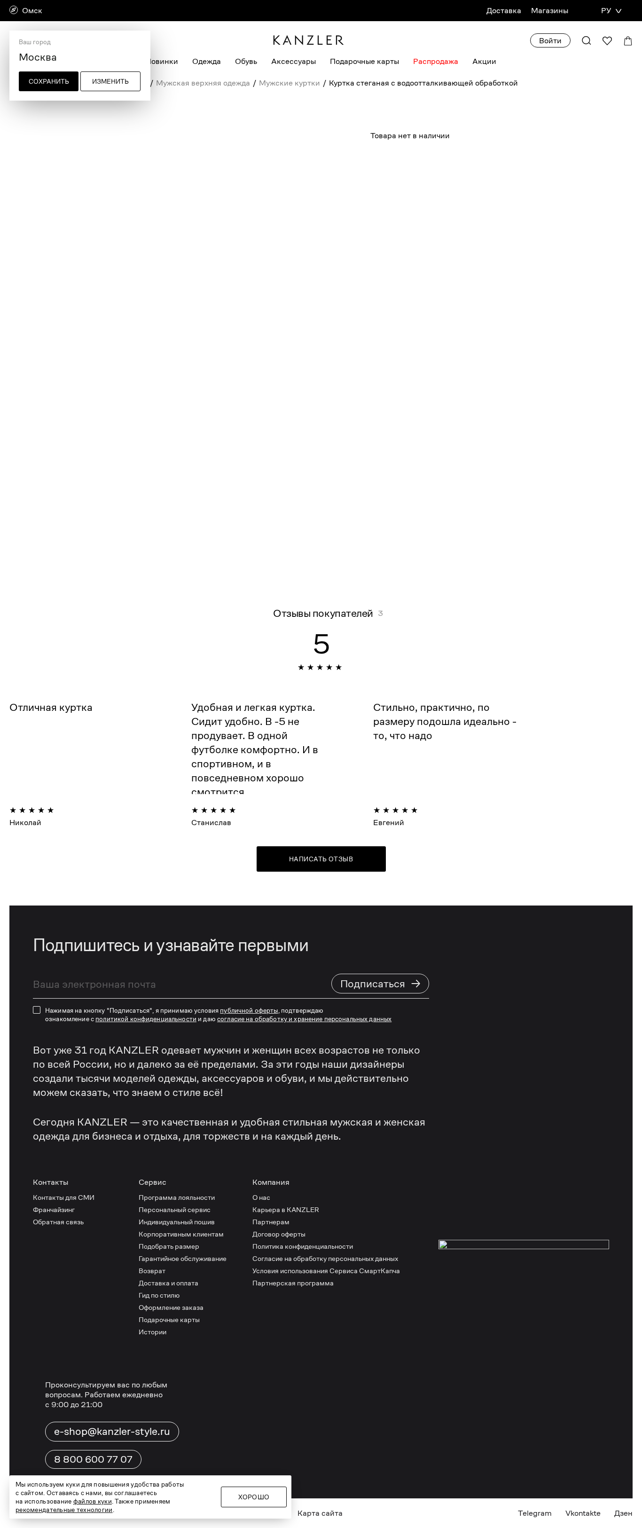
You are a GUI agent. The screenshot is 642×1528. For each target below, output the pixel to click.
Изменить (110, 81)
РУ (606, 10)
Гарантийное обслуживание (183, 1258)
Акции (484, 61)
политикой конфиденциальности (145, 1019)
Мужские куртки (289, 83)
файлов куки (92, 1501)
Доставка (503, 10)
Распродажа (435, 61)
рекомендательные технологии (64, 1509)
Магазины (549, 10)
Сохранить (49, 81)
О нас (261, 1197)
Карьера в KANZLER (285, 1209)
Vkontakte (583, 1513)
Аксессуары (293, 61)
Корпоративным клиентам (181, 1234)
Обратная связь (58, 1222)
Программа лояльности (177, 1197)
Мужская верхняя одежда (203, 83)
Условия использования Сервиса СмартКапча (326, 1271)
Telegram (535, 1513)
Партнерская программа (293, 1283)
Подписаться (380, 983)
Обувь (246, 61)
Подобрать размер (169, 1246)
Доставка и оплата (168, 1283)
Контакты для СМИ (63, 1197)
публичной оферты (249, 1010)
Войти (550, 40)
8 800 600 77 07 (93, 1459)
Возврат (152, 1271)
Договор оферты (278, 1234)
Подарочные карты (364, 61)
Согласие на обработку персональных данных (325, 1258)
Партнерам (271, 1222)
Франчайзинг (54, 1209)
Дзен (623, 1513)
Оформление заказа (171, 1307)
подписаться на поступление (502, 207)
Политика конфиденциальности (302, 1246)
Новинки (162, 61)
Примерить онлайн (510, 238)
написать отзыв (321, 859)
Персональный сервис (175, 1209)
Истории (152, 1332)
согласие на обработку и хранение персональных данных (304, 1019)
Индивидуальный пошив (177, 1222)
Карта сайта (320, 1513)
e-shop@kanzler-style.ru (112, 1431)
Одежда (206, 61)
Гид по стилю (159, 1295)
